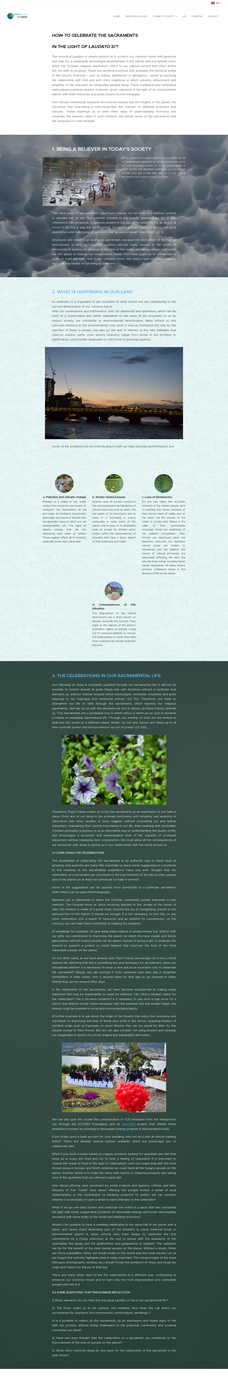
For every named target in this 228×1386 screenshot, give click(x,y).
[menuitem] (117, 16)
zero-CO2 (128, 1124)
